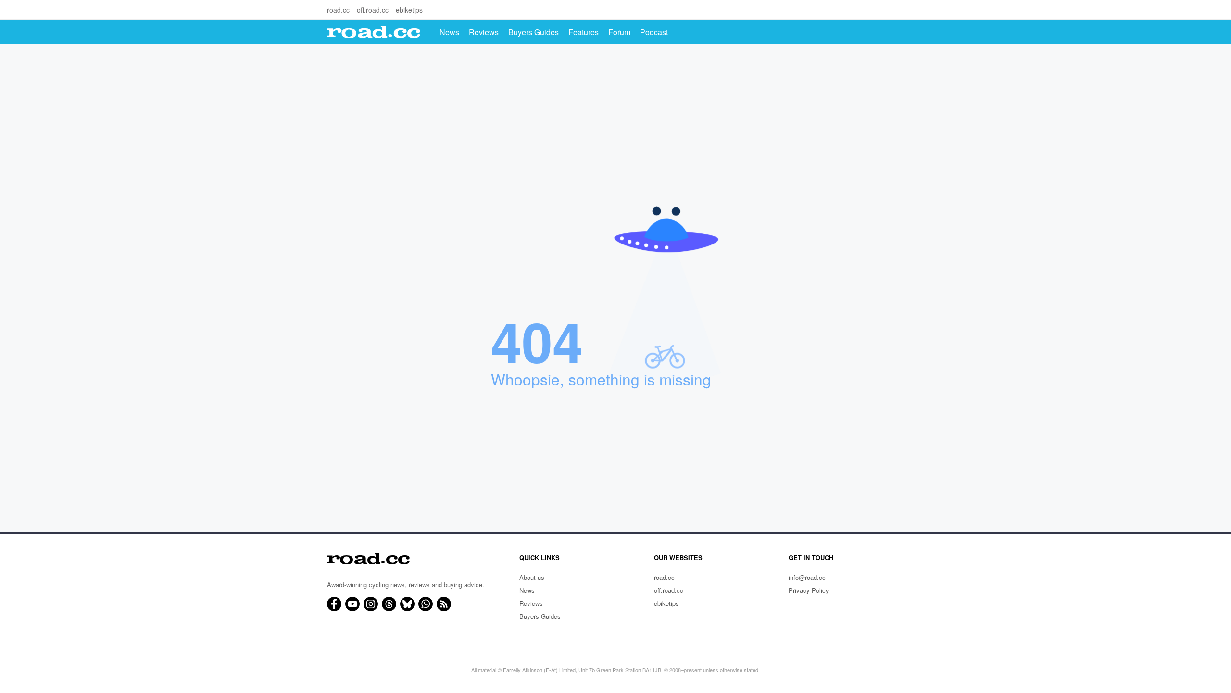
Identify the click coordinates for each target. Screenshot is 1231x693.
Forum (619, 32)
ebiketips (409, 9)
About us (531, 577)
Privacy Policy (809, 590)
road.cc (338, 9)
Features (583, 32)
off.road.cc (373, 9)
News (449, 32)
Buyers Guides (533, 32)
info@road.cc (807, 577)
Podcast (654, 32)
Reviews (484, 32)
